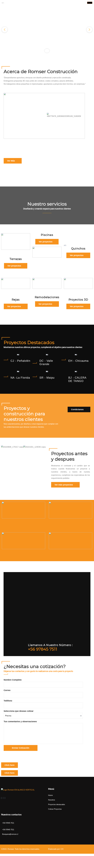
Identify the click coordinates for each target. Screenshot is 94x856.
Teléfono (8, 701)
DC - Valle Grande (46, 362)
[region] (47, 30)
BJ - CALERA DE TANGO (77, 379)
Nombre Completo (13, 680)
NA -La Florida (20, 377)
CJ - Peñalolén (20, 360)
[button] (4, 29)
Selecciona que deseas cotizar (18, 711)
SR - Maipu (46, 377)
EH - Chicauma (78, 360)
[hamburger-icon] (89, 3)
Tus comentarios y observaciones (20, 721)
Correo (7, 690)
